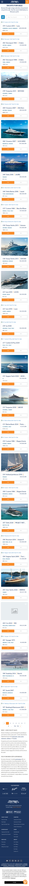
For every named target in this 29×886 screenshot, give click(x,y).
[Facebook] (10, 861)
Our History (16, 842)
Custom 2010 (11, 26)
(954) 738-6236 (17, 807)
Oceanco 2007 (13, 108)
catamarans (3, 738)
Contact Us (16, 851)
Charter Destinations (18, 826)
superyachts (14, 736)
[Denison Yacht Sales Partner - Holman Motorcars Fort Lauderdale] (23, 789)
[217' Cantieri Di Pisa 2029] (14, 339)
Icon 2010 (11, 292)
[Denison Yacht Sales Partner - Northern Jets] (5, 789)
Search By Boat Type (5, 824)
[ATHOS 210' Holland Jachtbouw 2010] (14, 462)
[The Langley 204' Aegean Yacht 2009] (14, 552)
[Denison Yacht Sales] (13, 802)
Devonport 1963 (13, 43)
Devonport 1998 (13, 60)
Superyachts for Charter (6, 834)
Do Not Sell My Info (20, 866)
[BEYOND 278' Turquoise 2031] (14, 80)
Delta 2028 (14, 523)
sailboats (9, 738)
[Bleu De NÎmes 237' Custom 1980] (14, 204)
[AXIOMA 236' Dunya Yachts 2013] (14, 247)
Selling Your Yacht (4, 846)
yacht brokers (18, 759)
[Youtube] (7, 861)
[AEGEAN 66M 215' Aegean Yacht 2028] (14, 364)
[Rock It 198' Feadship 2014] (14, 661)
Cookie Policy (18, 865)
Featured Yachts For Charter (19, 824)
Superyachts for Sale (5, 832)
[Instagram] (13, 861)
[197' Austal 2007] (14, 686)
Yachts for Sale (4, 819)
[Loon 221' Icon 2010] (14, 305)
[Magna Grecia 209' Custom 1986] (14, 487)
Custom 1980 (14, 208)
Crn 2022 (10, 623)
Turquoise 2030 (13, 407)
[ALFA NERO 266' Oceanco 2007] (14, 129)
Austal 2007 (8, 690)
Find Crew (16, 834)
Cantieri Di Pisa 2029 (11, 343)
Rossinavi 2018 (13, 539)
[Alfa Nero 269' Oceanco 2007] (14, 104)
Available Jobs (16, 832)
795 (18, 726)
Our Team (16, 849)
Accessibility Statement (9, 866)
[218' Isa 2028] (14, 322)
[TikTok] (18, 861)
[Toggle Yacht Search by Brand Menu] (27, 2)
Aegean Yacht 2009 (14, 556)
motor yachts (21, 736)
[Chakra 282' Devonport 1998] (14, 56)
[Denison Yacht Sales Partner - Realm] (23, 793)
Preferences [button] (13, 878)
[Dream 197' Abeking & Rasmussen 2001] (14, 703)
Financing (3, 842)
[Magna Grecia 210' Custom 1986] (14, 437)
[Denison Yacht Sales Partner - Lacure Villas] (5, 793)
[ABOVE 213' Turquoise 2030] (14, 396)
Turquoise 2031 (13, 91)
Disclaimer (24, 865)
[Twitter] (21, 861)
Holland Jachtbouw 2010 (14, 474)
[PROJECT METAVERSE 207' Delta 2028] (14, 512)
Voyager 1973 (9, 640)
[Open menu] (2, 2)
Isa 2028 (7, 326)
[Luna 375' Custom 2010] (14, 22)
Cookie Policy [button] (7, 876)
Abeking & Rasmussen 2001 (14, 707)
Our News (16, 846)
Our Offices (16, 844)
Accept (14, 882)
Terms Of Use (11, 865)
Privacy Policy (19, 863)
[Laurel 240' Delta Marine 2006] (14, 187)
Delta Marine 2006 (13, 191)
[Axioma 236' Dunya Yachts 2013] (14, 221)
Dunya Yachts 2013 (14, 225)
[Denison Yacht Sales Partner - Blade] (14, 793)
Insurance (3, 844)
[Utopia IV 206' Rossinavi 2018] (14, 536)
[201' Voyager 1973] (14, 636)
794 (15, 726)
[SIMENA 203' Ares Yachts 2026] (14, 578)
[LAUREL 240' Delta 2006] (14, 162)
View (8, 33)
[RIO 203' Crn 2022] (14, 611)
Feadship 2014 (12, 673)
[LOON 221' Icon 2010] (14, 280)
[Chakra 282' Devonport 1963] (14, 39)
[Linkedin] (15, 861)
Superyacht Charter (17, 819)
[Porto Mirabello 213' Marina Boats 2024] (14, 420)
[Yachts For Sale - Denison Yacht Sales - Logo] (14, 2)
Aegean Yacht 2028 (14, 376)
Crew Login (16, 836)
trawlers (15, 738)
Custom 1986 (14, 441)
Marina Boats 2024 (14, 424)
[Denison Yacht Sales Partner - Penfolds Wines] (14, 789)
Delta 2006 (11, 174)
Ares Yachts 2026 (14, 590)
